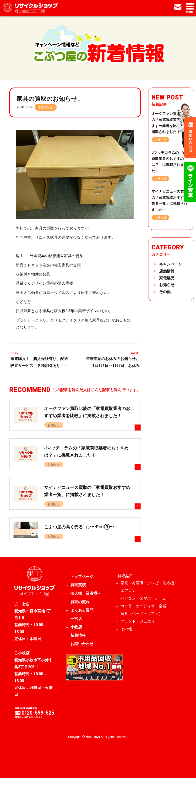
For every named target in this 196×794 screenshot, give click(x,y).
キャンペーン (170, 264)
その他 (165, 291)
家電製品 (166, 278)
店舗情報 (166, 271)
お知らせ (45, 107)
